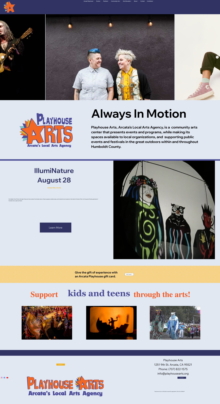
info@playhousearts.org (173, 373)
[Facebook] (4, 378)
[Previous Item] (2, 57)
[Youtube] (7, 378)
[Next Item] (217, 57)
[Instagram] (2, 378)
